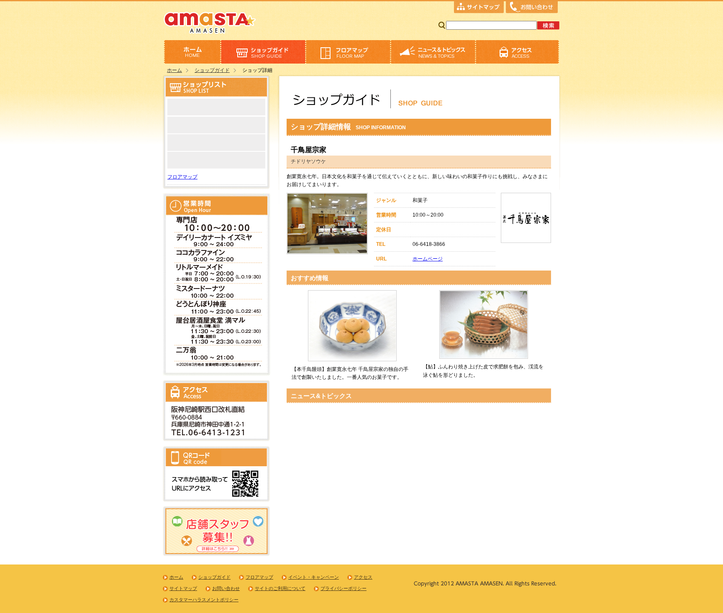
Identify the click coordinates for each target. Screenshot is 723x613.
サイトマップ (479, 8)
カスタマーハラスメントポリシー (203, 599)
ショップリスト (262, 52)
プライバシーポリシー (343, 588)
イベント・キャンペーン (313, 577)
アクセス (517, 52)
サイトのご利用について (280, 588)
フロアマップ (347, 52)
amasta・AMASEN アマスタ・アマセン (210, 22)
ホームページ (428, 259)
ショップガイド (212, 70)
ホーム (192, 52)
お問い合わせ (532, 8)
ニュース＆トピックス (432, 52)
